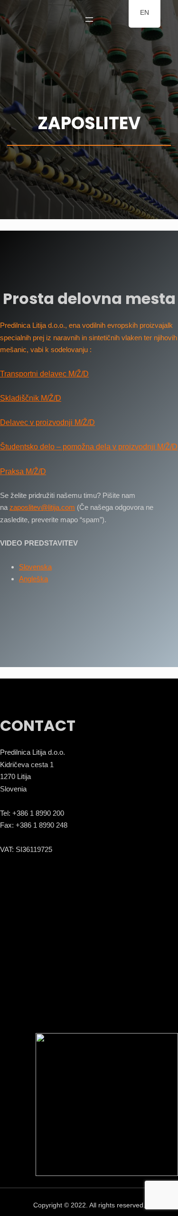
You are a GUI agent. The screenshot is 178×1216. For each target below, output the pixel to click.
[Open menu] (89, 19)
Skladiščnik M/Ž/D (30, 398)
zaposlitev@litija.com (42, 507)
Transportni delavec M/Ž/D (44, 374)
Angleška (33, 579)
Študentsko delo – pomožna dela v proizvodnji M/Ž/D (89, 447)
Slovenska (35, 567)
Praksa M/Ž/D (23, 471)
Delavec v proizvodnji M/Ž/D (47, 422)
